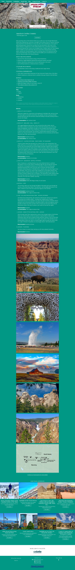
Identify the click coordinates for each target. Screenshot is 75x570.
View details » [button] (9, 506)
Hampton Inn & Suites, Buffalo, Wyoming (27, 81)
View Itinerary (37, 37)
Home (3, 1)
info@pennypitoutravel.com (38, 559)
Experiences (9, 1)
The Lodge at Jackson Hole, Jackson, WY (27, 84)
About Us (16, 560)
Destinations (16, 1)
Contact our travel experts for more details (37, 474)
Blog (29, 1)
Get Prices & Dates (37, 26)
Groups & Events (36, 1)
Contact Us (44, 1)
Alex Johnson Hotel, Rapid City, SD (26, 79)
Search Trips (24, 1)
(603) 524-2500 (38, 560)
